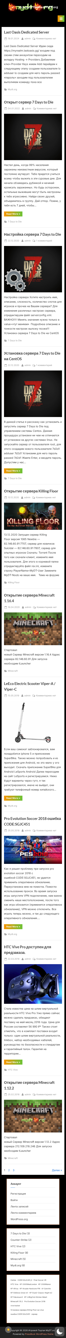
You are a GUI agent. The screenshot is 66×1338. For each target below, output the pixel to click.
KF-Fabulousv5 (17, 1297)
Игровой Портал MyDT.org (38, 7)
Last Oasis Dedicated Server (26, 32)
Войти (14, 1200)
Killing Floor (14, 582)
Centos (13, 1280)
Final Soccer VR (40, 1280)
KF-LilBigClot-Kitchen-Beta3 (35, 1297)
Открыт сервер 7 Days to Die (28, 102)
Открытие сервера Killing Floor (31, 491)
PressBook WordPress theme (39, 1334)
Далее (56, 1170)
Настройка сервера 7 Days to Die (32, 234)
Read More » (14, 214)
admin (28, 38)
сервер (34, 1314)
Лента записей (19, 1206)
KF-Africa (14, 1289)
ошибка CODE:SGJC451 (20, 1314)
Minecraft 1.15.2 (17, 1301)
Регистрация (18, 1193)
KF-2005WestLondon (28, 1284)
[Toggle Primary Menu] (61, 18)
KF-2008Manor (44, 1284)
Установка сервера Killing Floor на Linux (27, 1310)
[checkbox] (8, 1329)
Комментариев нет (46, 39)
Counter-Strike (19, 1239)
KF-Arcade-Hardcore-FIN (30, 1289)
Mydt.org (12, 89)
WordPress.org (19, 1219)
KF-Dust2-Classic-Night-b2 (40, 1293)
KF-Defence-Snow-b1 (19, 1293)
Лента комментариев (23, 1212)
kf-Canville (46, 1289)
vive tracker (15, 1306)
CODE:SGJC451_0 (25, 1280)
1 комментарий (44, 241)
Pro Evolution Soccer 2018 (34, 1301)
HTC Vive (13, 1069)
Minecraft (13, 671)
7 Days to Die (15, 221)
